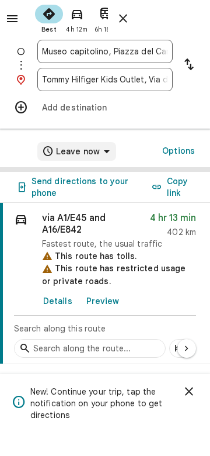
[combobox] (105, 51)
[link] (105, 283)
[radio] (49, 17)
